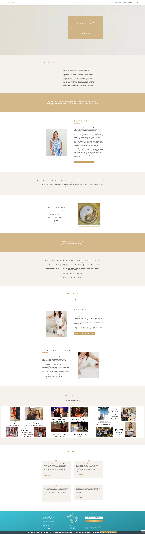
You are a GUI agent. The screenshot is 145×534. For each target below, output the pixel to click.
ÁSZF (49, 528)
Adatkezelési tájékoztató (111, 532)
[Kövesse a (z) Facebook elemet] (71, 528)
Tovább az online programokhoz (84, 333)
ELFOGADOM (102, 532)
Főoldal (115, 2)
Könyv (119, 2)
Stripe (44, 525)
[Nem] (143, 532)
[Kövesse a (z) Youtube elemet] (74, 528)
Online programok (127, 2)
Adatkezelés (44, 528)
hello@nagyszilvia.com (47, 378)
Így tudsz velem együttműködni (84, 162)
